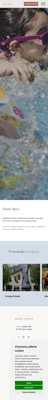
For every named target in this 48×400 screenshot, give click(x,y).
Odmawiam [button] (28, 387)
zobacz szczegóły (21, 287)
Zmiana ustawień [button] (28, 392)
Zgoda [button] (28, 383)
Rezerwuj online (31, 4)
